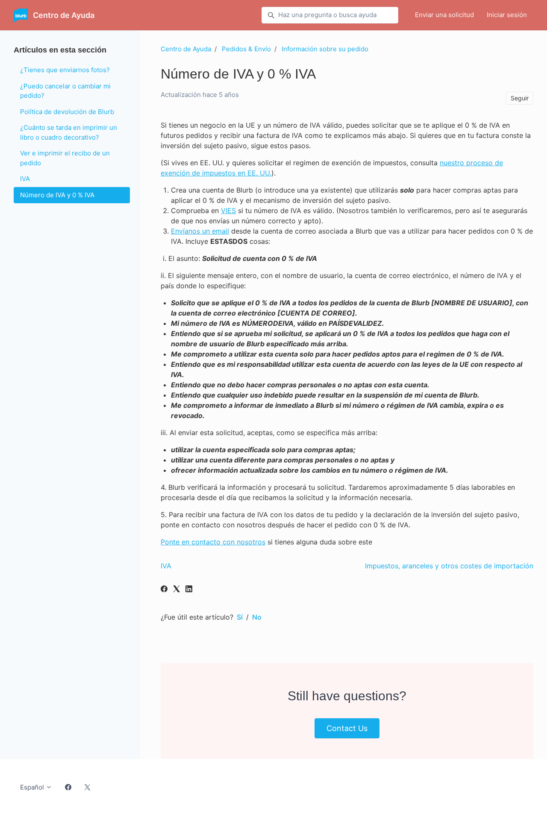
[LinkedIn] (188, 589)
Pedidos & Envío (246, 49)
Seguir (520, 98)
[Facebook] (164, 589)
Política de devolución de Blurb (67, 112)
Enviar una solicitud (444, 15)
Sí (240, 617)
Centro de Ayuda (186, 49)
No (257, 617)
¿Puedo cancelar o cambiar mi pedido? (65, 91)
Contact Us (347, 728)
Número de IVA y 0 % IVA (57, 195)
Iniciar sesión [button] (507, 15)
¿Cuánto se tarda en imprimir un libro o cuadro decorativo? (68, 132)
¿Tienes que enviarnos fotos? (65, 70)
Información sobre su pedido (325, 49)
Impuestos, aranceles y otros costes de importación (449, 566)
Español (33, 787)
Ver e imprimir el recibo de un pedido (65, 158)
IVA (166, 566)
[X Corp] (176, 589)
